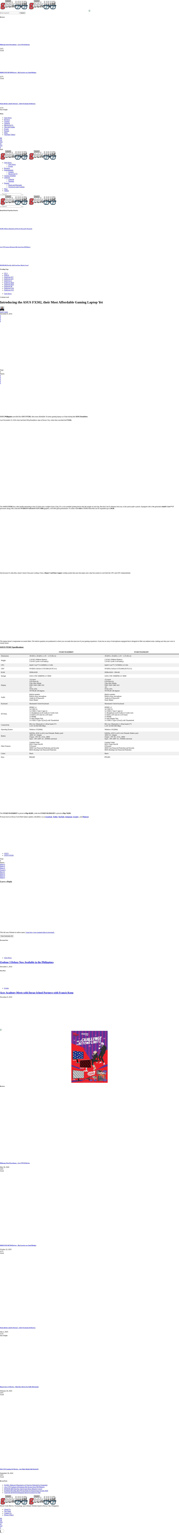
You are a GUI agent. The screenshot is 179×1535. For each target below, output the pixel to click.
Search (22, 13)
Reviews (7, 120)
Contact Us (7, 1513)
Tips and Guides (9, 127)
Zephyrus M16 (9, 283)
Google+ (76, 817)
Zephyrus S (8, 281)
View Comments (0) (7, 936)
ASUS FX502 (9, 855)
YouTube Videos (9, 134)
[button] (1, 149)
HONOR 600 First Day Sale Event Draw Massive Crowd (14, 265)
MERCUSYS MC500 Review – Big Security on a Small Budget (18, 72)
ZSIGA (6, 275)
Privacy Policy (9, 1515)
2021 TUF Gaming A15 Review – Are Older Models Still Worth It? (19, 1469)
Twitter (55, 817)
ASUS (6, 853)
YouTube (61, 817)
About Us (7, 1509)
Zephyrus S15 (8, 279)
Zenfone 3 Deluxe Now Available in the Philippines (27, 962)
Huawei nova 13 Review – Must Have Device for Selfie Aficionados (19, 1387)
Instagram (68, 817)
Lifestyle (7, 123)
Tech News (8, 118)
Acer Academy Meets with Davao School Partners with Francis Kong (36, 992)
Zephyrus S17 (8, 277)
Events (6, 129)
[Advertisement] (89, 399)
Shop (6, 133)
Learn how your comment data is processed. (40, 932)
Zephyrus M (8, 286)
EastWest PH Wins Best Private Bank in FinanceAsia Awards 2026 (26, 1491)
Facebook (48, 817)
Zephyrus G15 (9, 290)
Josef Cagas (4, 312)
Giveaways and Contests (16, 187)
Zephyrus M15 (9, 284)
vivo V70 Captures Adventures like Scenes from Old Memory (15, 247)
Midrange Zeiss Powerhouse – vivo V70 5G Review (15, 44)
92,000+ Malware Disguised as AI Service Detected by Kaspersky (16, 228)
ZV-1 (6, 273)
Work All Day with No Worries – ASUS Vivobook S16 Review (17, 103)
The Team (7, 1511)
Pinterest (85, 817)
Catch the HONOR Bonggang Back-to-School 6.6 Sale (22, 1492)
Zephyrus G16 (9, 288)
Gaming (6, 121)
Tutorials (11, 181)
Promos (6, 131)
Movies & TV (8, 125)
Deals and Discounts (15, 185)
